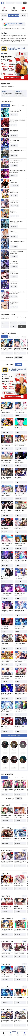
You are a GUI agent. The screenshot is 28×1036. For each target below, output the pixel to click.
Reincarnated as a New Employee (7, 676)
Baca (5, 753)
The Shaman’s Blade (6, 577)
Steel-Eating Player (19, 726)
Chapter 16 (4, 532)
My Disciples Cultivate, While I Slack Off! (21, 643)
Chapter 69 (4, 681)
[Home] (3, 1033)
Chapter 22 (4, 598)
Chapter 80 (4, 498)
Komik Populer (18, 357)
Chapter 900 (14, 135)
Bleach (11, 180)
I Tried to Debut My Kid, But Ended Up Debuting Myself (21, 610)
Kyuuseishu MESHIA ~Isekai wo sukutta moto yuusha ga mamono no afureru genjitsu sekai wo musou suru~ (20, 815)
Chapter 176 (14, 155)
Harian (14, 105)
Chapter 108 (18, 731)
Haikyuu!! (12, 231)
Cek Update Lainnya (14, 735)
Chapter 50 (4, 581)
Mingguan (5, 105)
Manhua (24, 336)
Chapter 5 (17, 565)
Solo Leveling (13, 261)
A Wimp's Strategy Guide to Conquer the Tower (20, 974)
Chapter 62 (18, 631)
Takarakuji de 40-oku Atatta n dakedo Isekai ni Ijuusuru (21, 543)
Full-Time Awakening (15, 110)
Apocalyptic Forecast (20, 510)
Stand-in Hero (18, 477)
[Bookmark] (10, 1033)
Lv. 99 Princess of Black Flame (7, 593)
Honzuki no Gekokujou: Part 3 (7, 929)
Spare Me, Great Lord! (6, 974)
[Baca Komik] (2, 3)
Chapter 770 (5, 979)
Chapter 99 (17, 956)
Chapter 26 (18, 664)
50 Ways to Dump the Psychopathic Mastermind (7, 861)
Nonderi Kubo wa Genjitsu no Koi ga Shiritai (7, 952)
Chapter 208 (14, 246)
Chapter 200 (18, 698)
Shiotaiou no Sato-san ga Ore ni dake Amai (20, 348)
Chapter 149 (5, 565)
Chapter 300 (14, 226)
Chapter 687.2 (14, 185)
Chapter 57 (18, 498)
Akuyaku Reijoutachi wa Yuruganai (21, 444)
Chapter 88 (13, 125)
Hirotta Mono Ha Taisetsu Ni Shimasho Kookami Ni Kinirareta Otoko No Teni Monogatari (21, 527)
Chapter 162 (18, 598)
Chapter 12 (4, 465)
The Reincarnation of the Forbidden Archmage (7, 693)
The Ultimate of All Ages (16, 160)
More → (24, 805)
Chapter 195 (14, 256)
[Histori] (17, 1033)
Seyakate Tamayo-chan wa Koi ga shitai (20, 929)
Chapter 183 (5, 515)
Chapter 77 (4, 648)
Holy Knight (4, 726)
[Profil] (24, 1033)
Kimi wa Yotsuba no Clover (20, 952)
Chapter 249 (18, 465)
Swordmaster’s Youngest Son (17, 241)
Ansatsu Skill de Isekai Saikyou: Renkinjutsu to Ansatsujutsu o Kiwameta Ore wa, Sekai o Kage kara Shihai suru (21, 660)
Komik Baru (19, 798)
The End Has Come (6, 477)
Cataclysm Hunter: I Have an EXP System (7, 527)
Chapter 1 (17, 681)
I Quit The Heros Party (6, 710)
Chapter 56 (18, 548)
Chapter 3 (17, 843)
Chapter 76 (4, 482)
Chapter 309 (14, 307)
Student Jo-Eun (18, 427)
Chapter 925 (5, 548)
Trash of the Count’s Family (7, 815)
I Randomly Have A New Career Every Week (7, 543)
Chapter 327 (14, 276)
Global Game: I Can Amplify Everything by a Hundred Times (20, 838)
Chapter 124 (14, 175)
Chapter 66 (17, 820)
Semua (4, 336)
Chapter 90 (14, 286)
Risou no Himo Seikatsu (7, 883)
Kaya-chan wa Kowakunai (7, 610)
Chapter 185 (5, 820)
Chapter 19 (18, 448)
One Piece (12, 211)
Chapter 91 (4, 448)
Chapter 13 (18, 482)
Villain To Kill (18, 460)
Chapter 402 (14, 236)
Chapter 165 (5, 714)
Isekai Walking (4, 643)
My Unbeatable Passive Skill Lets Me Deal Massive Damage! (7, 560)
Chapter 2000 (14, 206)
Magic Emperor (14, 130)
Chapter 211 (5, 1025)
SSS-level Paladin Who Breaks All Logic (7, 660)
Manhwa (17, 336)
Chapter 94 (18, 648)
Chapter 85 (17, 353)
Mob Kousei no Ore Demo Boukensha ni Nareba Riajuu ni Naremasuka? (7, 460)
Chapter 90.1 (5, 353)
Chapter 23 (17, 911)
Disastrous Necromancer (16, 221)
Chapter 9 (4, 956)
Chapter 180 (14, 266)
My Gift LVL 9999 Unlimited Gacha (7, 1020)
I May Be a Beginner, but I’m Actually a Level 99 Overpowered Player (21, 560)
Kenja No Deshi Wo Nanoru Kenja (7, 493)
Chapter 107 (14, 297)
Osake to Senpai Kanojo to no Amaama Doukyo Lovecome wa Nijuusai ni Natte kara (20, 883)
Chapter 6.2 (18, 888)
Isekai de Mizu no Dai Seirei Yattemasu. (21, 710)
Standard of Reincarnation (16, 251)
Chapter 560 (14, 165)
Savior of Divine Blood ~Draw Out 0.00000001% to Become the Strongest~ (21, 593)
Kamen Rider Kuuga (6, 906)
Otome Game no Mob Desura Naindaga (21, 577)
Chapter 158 (14, 115)
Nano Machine (13, 271)
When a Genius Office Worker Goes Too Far (21, 493)
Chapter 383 (14, 195)
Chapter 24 (18, 581)
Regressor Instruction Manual (21, 693)
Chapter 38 (18, 515)
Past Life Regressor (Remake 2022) (7, 510)
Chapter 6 (17, 432)
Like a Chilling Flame (19, 997)
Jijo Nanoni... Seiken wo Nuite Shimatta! (20, 789)
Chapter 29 (4, 731)
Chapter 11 (18, 532)
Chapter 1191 (14, 216)
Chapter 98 (4, 888)
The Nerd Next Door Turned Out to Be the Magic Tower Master (20, 861)
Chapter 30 (4, 866)
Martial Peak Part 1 (15, 201)
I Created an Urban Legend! (7, 444)
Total (22, 105)
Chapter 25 (18, 615)
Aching (16, 906)
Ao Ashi (12, 191)
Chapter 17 (18, 714)
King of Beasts (4, 626)
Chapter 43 (4, 615)
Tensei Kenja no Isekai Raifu (7, 348)
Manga (10, 336)
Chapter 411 (14, 145)
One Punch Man (14, 302)
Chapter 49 (4, 934)
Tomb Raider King (14, 140)
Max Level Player (14, 282)
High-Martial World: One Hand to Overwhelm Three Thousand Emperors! (21, 626)
